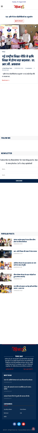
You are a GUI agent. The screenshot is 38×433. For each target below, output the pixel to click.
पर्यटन (5, 416)
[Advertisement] (19, 111)
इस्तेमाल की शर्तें (10, 369)
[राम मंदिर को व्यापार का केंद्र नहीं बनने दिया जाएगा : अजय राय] (6, 289)
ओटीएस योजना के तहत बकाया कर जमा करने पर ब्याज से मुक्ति (25, 264)
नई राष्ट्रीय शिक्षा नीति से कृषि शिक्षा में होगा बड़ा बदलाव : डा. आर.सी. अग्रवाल (18, 60)
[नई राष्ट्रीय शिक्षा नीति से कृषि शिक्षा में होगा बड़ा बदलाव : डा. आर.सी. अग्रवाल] (19, 36)
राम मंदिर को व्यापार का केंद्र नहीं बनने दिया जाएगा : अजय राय (25, 287)
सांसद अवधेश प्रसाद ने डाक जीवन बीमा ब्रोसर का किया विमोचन (24, 241)
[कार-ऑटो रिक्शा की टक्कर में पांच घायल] (6, 254)
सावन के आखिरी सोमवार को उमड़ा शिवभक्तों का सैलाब (18, 380)
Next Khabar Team (8, 68)
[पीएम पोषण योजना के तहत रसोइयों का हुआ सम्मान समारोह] (6, 277)
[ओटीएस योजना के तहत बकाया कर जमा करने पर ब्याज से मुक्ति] (6, 266)
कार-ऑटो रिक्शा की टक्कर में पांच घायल (25, 251)
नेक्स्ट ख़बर (19, 356)
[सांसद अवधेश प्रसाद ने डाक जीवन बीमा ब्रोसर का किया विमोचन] (6, 242)
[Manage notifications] (33, 428)
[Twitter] (19, 424)
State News (23, 409)
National (6, 413)
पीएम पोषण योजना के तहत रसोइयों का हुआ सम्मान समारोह (25, 276)
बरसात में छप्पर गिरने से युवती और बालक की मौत (16, 396)
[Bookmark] (35, 26)
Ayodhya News (8, 409)
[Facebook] (14, 424)
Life (21, 413)
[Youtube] (23, 424)
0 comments (28, 68)
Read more (5, 80)
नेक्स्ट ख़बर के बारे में (28, 369)
